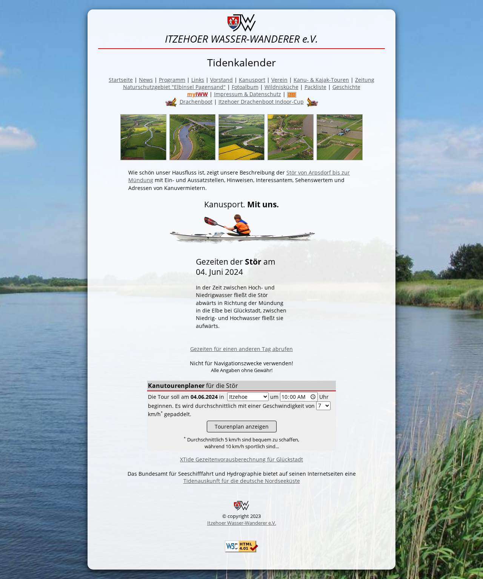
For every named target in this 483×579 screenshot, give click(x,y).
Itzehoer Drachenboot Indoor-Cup (261, 101)
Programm (172, 79)
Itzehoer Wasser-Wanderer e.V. (241, 522)
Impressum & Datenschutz (247, 94)
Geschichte (346, 86)
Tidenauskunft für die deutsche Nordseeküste (241, 480)
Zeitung (364, 79)
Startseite (121, 79)
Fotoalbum (245, 86)
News (146, 79)
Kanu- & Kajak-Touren (321, 79)
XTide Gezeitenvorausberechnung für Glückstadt (241, 459)
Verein (279, 79)
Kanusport (252, 79)
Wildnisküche (281, 86)
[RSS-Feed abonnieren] (291, 94)
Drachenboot (196, 101)
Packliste (315, 86)
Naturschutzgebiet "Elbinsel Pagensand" (174, 86)
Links (197, 79)
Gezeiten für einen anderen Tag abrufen (241, 348)
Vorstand (221, 79)
